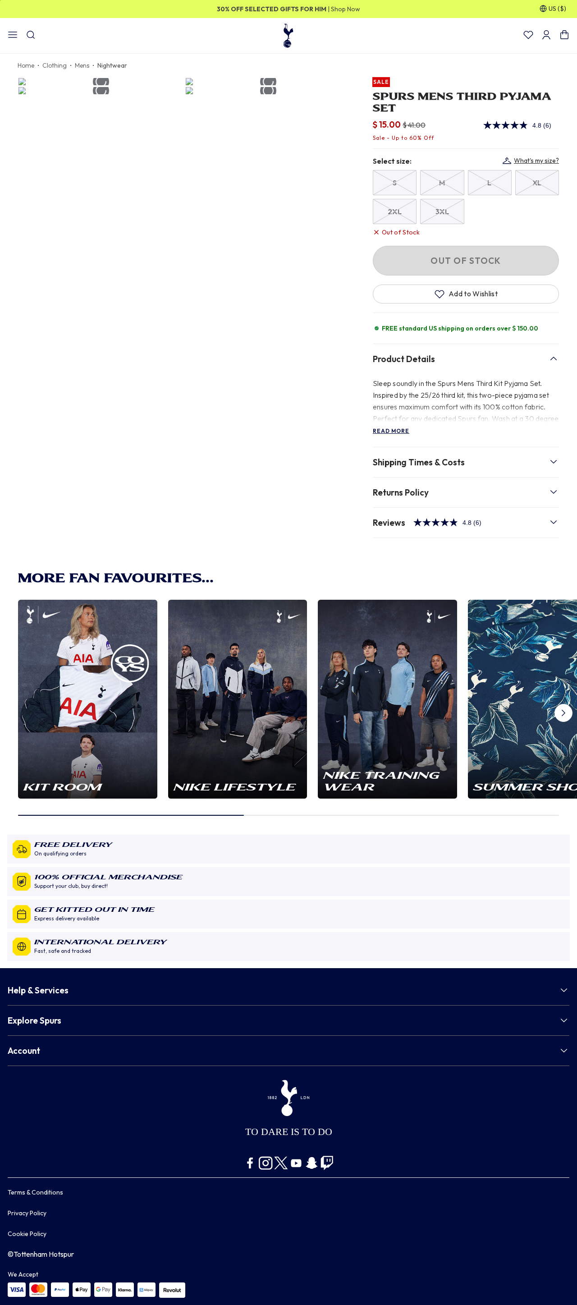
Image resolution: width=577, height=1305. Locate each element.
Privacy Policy (27, 1213)
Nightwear (112, 65)
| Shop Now (288, 9)
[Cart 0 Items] (564, 37)
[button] (563, 713)
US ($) (557, 9)
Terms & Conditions (35, 1192)
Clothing (54, 65)
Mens (82, 65)
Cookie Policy (27, 1234)
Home (26, 65)
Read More (391, 430)
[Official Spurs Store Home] (288, 34)
